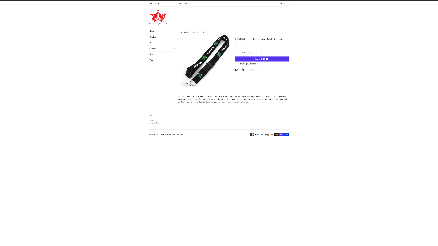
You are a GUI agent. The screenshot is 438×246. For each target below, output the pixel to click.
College (162, 48)
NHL (162, 54)
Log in (180, 3)
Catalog (152, 37)
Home (151, 31)
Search (152, 120)
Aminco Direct (165, 134)
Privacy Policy (154, 123)
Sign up (187, 3)
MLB (162, 60)
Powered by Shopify (176, 134)
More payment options (248, 64)
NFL (162, 43)
